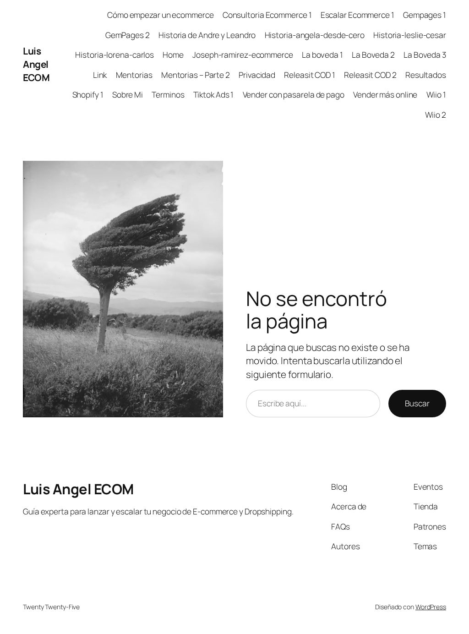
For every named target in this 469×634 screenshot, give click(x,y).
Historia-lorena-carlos (114, 54)
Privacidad (257, 74)
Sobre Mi (127, 94)
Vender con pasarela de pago (293, 94)
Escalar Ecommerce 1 (357, 14)
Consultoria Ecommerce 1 (267, 14)
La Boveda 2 (373, 54)
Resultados (425, 74)
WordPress (430, 606)
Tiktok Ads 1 (213, 94)
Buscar (417, 403)
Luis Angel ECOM (36, 64)
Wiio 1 (436, 94)
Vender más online (385, 94)
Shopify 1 (88, 94)
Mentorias (134, 74)
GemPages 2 (127, 34)
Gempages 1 (424, 14)
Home (173, 54)
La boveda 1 (322, 54)
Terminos (168, 94)
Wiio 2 (435, 114)
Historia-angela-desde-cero (315, 34)
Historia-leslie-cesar (409, 34)
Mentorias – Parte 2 (195, 74)
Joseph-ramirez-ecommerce (242, 54)
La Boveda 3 (425, 54)
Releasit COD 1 (309, 74)
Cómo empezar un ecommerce (160, 14)
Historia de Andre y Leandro (207, 34)
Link (100, 74)
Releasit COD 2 (370, 74)
